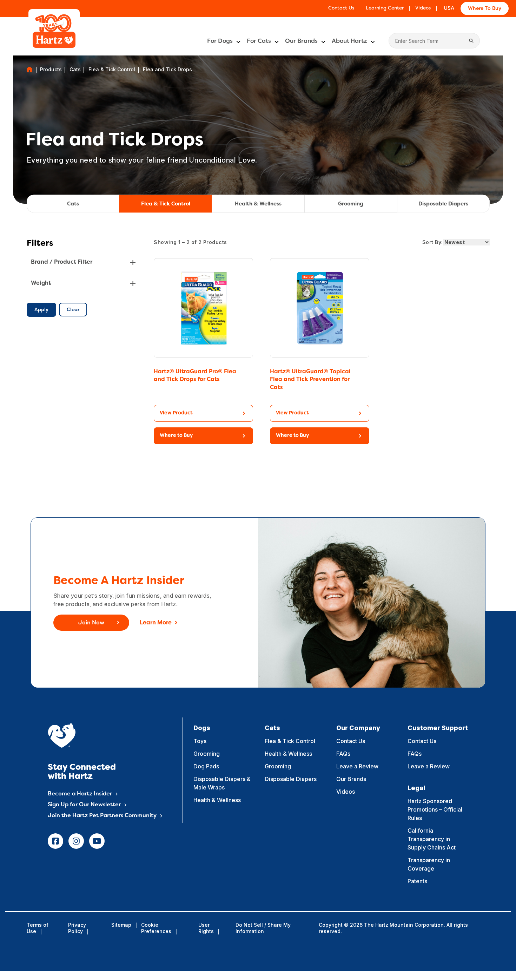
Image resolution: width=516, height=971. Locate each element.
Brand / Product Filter (61, 262)
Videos (423, 8)
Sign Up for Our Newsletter (84, 805)
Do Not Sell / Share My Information (263, 928)
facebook (55, 841)
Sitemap (121, 925)
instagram (76, 841)
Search (471, 40)
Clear (73, 310)
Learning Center (385, 8)
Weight (41, 283)
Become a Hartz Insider (80, 794)
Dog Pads (206, 766)
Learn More (156, 623)
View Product (176, 413)
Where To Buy (484, 8)
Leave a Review (357, 766)
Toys (199, 740)
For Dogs (220, 41)
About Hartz (349, 41)
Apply (41, 310)
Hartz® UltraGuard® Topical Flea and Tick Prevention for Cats (310, 380)
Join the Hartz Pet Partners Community (102, 816)
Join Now (91, 623)
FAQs (343, 753)
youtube (97, 841)
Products (51, 69)
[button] (203, 435)
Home (29, 69)
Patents (417, 881)
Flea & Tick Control (111, 69)
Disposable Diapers (443, 204)
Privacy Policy (77, 928)
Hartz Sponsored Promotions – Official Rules (435, 809)
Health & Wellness (258, 204)
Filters (40, 244)
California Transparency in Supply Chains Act (432, 839)
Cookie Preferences (156, 928)
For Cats (259, 41)
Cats (75, 69)
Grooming (350, 204)
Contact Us (341, 8)
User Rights (206, 928)
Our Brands (301, 41)
